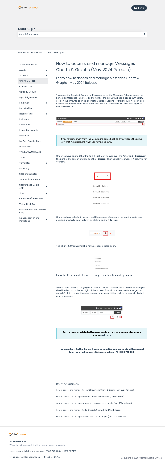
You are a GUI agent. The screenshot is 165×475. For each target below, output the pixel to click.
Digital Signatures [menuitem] (28, 97)
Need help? (26, 29)
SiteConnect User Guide (30, 52)
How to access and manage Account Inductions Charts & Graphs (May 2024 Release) (95, 390)
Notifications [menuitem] (25, 146)
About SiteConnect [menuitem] (29, 64)
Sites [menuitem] (21, 193)
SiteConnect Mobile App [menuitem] (29, 186)
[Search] (144, 34)
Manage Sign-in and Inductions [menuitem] (29, 219)
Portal (141, 7)
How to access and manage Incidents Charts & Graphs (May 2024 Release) (90, 396)
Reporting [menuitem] (24, 168)
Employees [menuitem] (25, 102)
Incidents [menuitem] (24, 119)
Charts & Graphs (55, 52)
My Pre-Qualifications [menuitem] (30, 141)
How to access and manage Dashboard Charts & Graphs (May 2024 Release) (91, 416)
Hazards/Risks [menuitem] (26, 113)
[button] (46, 70)
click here (105, 335)
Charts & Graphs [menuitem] (27, 80)
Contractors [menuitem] (25, 86)
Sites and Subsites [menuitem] (28, 173)
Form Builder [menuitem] (25, 108)
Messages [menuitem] (24, 135)
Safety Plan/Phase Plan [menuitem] (31, 198)
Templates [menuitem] (24, 162)
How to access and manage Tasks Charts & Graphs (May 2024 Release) (88, 410)
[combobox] (80, 34)
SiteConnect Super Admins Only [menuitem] (32, 211)
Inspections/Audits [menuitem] (28, 130)
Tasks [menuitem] (22, 157)
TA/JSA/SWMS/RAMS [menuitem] (30, 152)
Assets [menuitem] (22, 70)
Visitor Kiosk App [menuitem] (27, 204)
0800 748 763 (126, 352)
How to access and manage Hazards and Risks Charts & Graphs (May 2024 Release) (94, 403)
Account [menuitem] (23, 75)
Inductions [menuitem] (24, 124)
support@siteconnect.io (99, 352)
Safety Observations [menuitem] (29, 179)
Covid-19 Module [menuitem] (27, 91)
